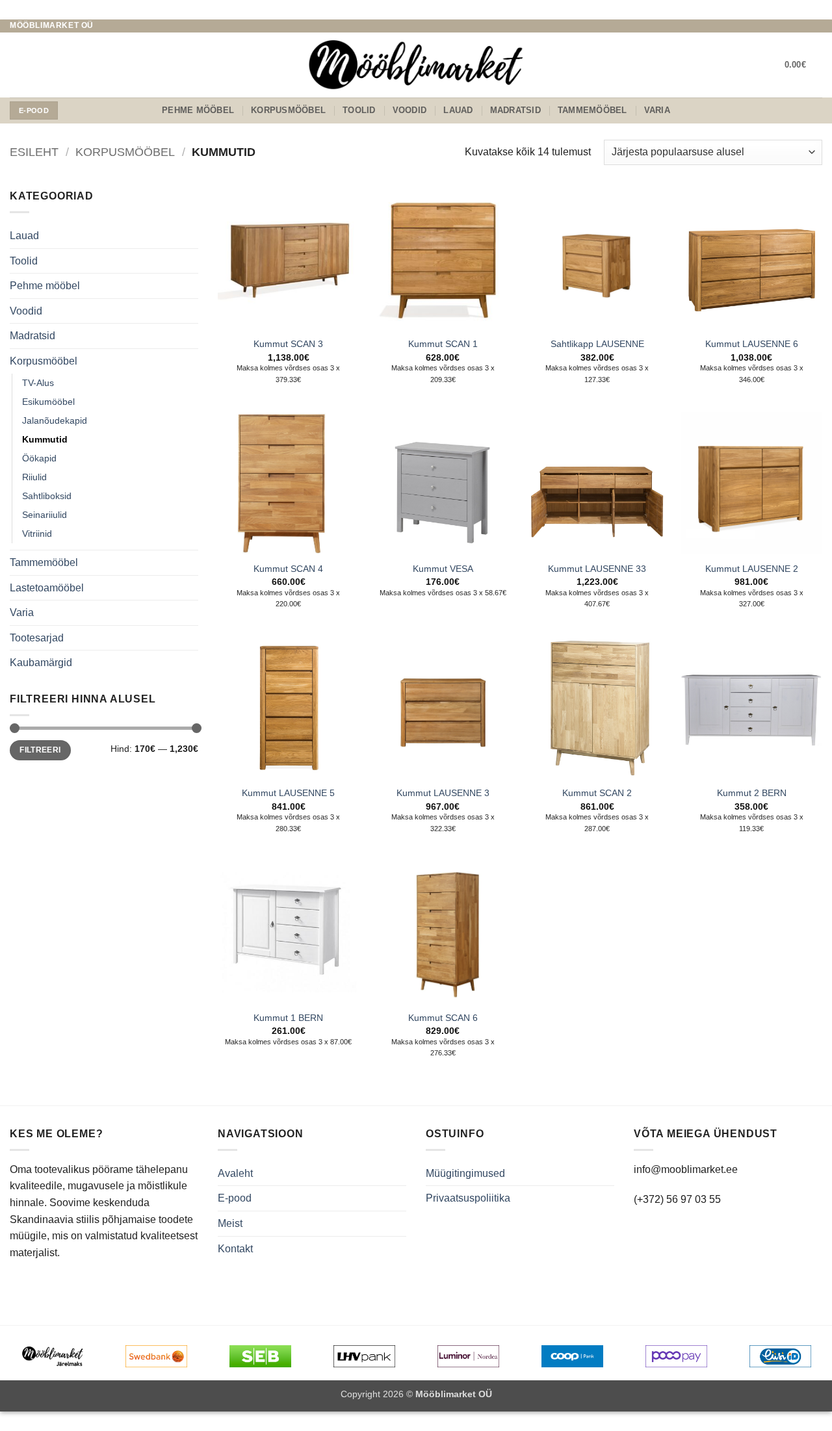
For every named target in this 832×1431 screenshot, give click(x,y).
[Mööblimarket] (416, 64)
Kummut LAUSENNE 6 (751, 344)
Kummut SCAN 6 (443, 1017)
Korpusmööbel (288, 110)
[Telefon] (816, 26)
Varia (657, 110)
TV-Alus (38, 383)
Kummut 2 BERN (751, 793)
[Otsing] (15, 65)
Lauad (458, 110)
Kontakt (235, 1248)
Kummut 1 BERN (288, 1017)
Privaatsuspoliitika (468, 1198)
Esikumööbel (48, 401)
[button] (803, 65)
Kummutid (45, 439)
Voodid (410, 110)
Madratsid (515, 110)
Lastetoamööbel (47, 587)
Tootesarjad (37, 637)
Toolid (359, 110)
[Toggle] (190, 236)
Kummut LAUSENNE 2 (751, 568)
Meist (230, 1223)
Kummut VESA (443, 568)
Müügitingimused (465, 1173)
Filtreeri (40, 749)
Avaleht (235, 1173)
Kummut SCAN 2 (597, 793)
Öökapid (39, 458)
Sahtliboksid (47, 496)
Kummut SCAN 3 (288, 344)
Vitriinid (37, 533)
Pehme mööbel (198, 110)
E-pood (235, 1198)
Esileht (34, 152)
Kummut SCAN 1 (443, 344)
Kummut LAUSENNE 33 (597, 568)
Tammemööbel (592, 110)
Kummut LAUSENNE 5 (288, 793)
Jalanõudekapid (54, 420)
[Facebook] (791, 26)
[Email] (803, 26)
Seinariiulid (44, 514)
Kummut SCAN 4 (288, 568)
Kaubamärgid (41, 662)
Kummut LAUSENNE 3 (442, 793)
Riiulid (34, 477)
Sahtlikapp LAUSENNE (597, 344)
